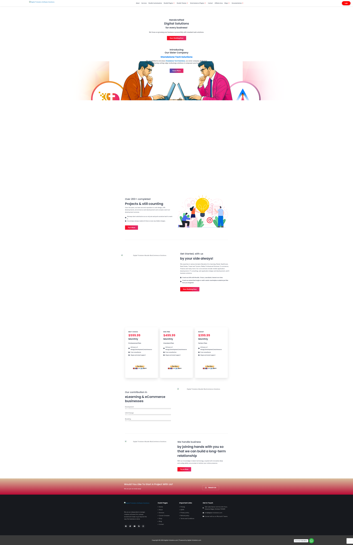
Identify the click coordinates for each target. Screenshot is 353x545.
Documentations (237, 3)
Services (144, 3)
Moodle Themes (181, 3)
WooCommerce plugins (197, 3)
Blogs (226, 3)
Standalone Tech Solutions (176, 57)
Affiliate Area (219, 3)
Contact (210, 3)
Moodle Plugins (168, 3)
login (346, 3)
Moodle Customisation (155, 3)
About (138, 3)
